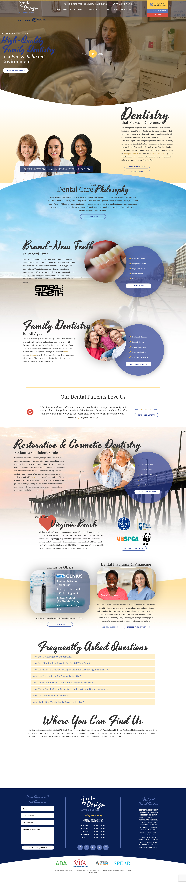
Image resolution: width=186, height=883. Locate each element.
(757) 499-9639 (122, 4)
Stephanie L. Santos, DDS (33, 169)
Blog (116, 9)
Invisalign (35, 477)
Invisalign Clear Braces (148, 840)
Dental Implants (148, 830)
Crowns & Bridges (148, 822)
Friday (84, 838)
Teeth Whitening (148, 837)
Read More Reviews (146, 415)
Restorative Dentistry (148, 820)
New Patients (94, 9)
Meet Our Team (137, 172)
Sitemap (71, 870)
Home (57, 9)
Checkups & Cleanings (148, 812)
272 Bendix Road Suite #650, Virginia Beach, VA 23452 (85, 4)
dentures (33, 355)
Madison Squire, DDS (57, 169)
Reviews (107, 9)
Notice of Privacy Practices (100, 870)
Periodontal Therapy (148, 817)
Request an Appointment (16, 70)
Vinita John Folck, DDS (79, 169)
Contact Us (126, 9)
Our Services (79, 9)
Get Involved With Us (133, 548)
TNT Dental (128, 870)
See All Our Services (138, 364)
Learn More (93, 216)
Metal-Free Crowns (148, 842)
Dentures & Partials (148, 825)
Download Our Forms (158, 11)
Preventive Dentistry (148, 810)
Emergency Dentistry (148, 847)
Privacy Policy (93, 872)
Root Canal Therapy (148, 827)
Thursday (85, 835)
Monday (84, 826)
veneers (66, 351)
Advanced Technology (148, 845)
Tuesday (84, 829)
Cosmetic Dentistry (148, 832)
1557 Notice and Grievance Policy (83, 870)
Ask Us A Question (110, 627)
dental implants (157, 153)
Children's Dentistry (148, 815)
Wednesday (85, 832)
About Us (67, 9)
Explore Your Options (136, 627)
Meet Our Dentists (137, 166)
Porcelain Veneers (148, 835)
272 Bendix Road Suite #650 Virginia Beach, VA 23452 (93, 820)
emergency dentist (131, 153)
